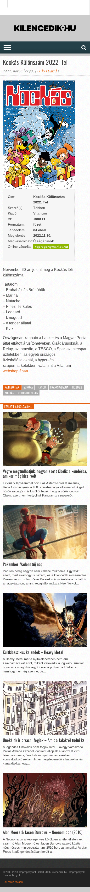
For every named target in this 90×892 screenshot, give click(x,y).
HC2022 (77, 387)
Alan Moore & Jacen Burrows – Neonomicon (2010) (42, 832)
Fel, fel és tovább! (13, 881)
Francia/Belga (59, 387)
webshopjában (15, 371)
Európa (28, 387)
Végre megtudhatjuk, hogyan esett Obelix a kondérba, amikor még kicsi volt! (45, 474)
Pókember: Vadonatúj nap (23, 564)
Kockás (9, 393)
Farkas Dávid (47, 71)
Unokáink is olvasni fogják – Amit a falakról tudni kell (44, 740)
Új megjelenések (28, 393)
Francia (41, 387)
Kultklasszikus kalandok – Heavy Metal (33, 652)
